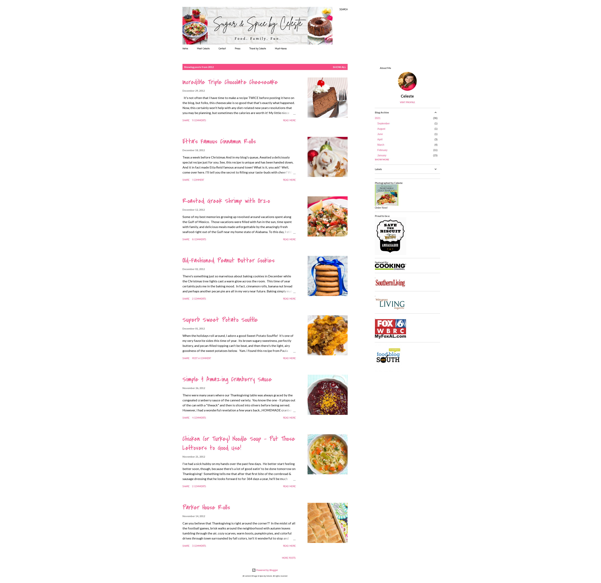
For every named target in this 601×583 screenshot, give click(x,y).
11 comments (199, 120)
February (382, 150)
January (381, 155)
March (380, 144)
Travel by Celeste (257, 48)
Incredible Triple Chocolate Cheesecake (230, 82)
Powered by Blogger (267, 570)
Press (237, 48)
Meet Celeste (203, 48)
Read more (289, 120)
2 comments (199, 299)
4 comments (199, 418)
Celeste (407, 96)
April (380, 139)
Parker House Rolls (206, 507)
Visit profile (407, 102)
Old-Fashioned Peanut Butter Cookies (228, 260)
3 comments (199, 546)
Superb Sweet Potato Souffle (220, 319)
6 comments (199, 239)
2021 (377, 118)
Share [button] (185, 120)
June (380, 134)
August (381, 128)
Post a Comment (201, 358)
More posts (289, 558)
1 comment (198, 180)
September (383, 123)
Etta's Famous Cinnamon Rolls (219, 141)
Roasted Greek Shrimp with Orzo (226, 201)
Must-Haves (281, 48)
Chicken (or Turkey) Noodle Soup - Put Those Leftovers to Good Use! (238, 443)
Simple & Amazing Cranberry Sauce (227, 379)
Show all (339, 66)
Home (185, 48)
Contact (222, 48)
